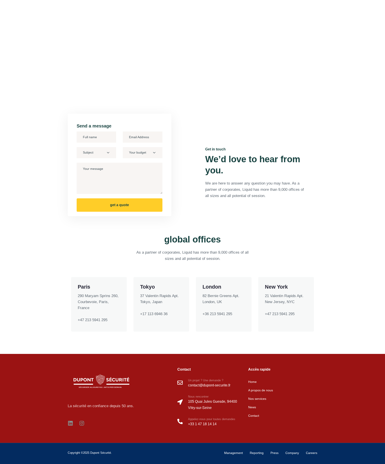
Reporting (257, 453)
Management (233, 453)
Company (292, 453)
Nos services (330, 25)
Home (275, 25)
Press (274, 453)
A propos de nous (300, 25)
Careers (311, 453)
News (351, 25)
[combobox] (96, 152)
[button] (356, 5)
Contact (368, 25)
